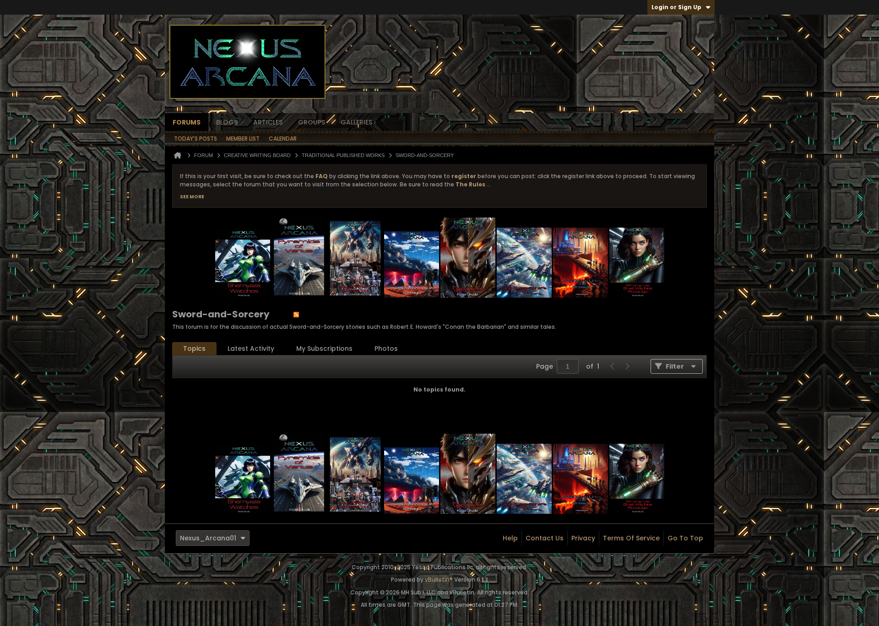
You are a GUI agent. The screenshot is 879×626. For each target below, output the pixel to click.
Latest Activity (251, 348)
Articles (267, 122)
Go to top (685, 538)
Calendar (283, 138)
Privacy (583, 538)
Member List (243, 138)
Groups (311, 122)
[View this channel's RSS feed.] (296, 314)
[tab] (194, 348)
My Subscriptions (324, 348)
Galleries (356, 122)
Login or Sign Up (676, 7)
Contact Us (545, 538)
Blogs (227, 122)
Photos (386, 348)
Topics (194, 348)
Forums (187, 122)
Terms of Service (631, 538)
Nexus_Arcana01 (208, 538)
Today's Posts (195, 138)
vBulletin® (439, 579)
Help (510, 538)
